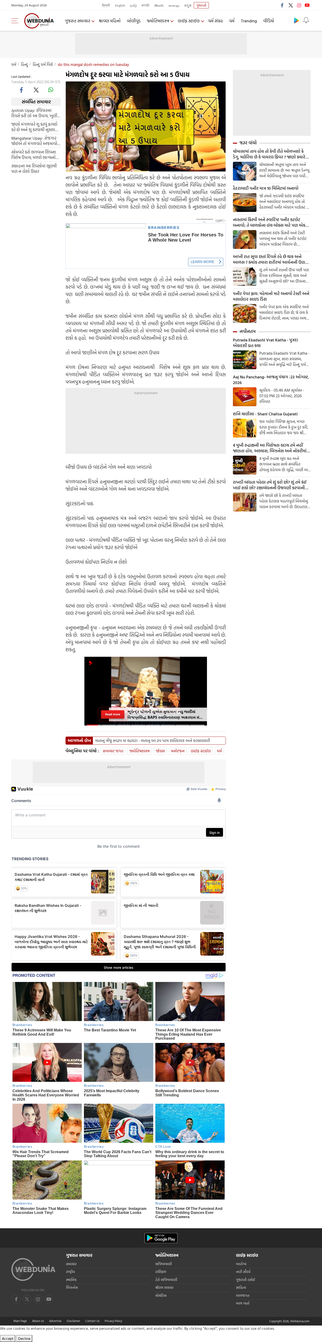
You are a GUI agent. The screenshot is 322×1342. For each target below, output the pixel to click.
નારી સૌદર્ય (243, 1271)
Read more (112, 714)
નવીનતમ (247, 331)
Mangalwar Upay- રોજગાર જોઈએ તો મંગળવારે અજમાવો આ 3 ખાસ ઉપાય (34, 140)
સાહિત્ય (241, 1287)
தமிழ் (133, 5)
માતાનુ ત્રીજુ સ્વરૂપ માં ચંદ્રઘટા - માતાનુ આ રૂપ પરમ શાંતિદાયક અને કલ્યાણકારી (152, 740)
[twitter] (290, 5)
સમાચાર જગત (113, 751)
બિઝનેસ (72, 1287)
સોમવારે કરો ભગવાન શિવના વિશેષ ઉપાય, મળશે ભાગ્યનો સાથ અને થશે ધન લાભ (33, 154)
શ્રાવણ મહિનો (110, 21)
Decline (24, 1338)
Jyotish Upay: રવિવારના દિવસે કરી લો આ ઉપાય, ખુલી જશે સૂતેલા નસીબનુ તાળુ (34, 113)
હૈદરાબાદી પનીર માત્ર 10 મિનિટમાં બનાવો (265, 188)
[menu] (16, 20)
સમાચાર (71, 1264)
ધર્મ (232, 21)
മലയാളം (174, 5)
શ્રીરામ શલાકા (164, 1287)
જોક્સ (160, 751)
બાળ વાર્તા (242, 1303)
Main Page (20, 1320)
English (120, 5)
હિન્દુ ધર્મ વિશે (43, 64)
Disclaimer (73, 1320)
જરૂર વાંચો (248, 142)
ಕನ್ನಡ (187, 5)
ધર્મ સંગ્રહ (215, 21)
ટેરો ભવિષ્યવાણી (166, 1279)
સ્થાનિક (71, 1279)
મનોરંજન (178, 751)
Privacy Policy (113, 1320)
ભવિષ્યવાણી (163, 1264)
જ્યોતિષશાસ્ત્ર (158, 21)
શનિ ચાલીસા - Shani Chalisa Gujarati (265, 414)
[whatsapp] (50, 89)
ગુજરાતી (201, 5)
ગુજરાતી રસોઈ (245, 1279)
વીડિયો (268, 21)
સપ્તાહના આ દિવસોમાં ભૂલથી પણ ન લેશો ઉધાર (34, 168)
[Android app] (161, 1238)
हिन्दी (106, 5)
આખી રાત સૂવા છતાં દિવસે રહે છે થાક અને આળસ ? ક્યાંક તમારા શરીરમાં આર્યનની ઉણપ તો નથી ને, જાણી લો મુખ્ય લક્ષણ (270, 259)
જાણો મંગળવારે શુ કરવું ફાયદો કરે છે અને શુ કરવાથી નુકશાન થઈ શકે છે (34, 127)
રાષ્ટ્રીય (70, 1271)
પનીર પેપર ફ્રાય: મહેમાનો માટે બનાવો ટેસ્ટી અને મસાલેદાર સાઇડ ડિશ (271, 296)
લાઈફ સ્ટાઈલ (189, 21)
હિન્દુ (24, 64)
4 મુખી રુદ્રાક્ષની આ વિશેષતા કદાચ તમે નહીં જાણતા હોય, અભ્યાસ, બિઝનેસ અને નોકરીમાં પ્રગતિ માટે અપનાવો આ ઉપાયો (269, 448)
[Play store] (296, 20)
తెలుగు (159, 5)
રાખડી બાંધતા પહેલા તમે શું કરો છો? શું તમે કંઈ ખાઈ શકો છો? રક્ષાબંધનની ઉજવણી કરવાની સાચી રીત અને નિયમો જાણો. (269, 485)
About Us (38, 1320)
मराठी (146, 5)
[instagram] (298, 5)
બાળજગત (242, 1295)
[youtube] (307, 5)
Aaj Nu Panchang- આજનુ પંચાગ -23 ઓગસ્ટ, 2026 (271, 379)
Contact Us (92, 1320)
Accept (7, 1338)
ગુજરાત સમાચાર (77, 21)
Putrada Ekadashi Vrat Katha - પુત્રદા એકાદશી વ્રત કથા (265, 343)
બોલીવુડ (133, 21)
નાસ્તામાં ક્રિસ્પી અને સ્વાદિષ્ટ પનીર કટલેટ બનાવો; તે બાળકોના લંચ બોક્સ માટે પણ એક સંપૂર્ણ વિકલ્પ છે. (269, 222)
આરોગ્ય (241, 1264)
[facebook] (282, 5)
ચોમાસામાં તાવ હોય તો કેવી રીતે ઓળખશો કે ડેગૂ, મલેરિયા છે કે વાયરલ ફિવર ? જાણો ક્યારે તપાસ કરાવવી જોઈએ (269, 154)
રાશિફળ (160, 1271)
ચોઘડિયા (161, 1295)
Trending (249, 21)
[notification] (306, 20)
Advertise (55, 1320)
